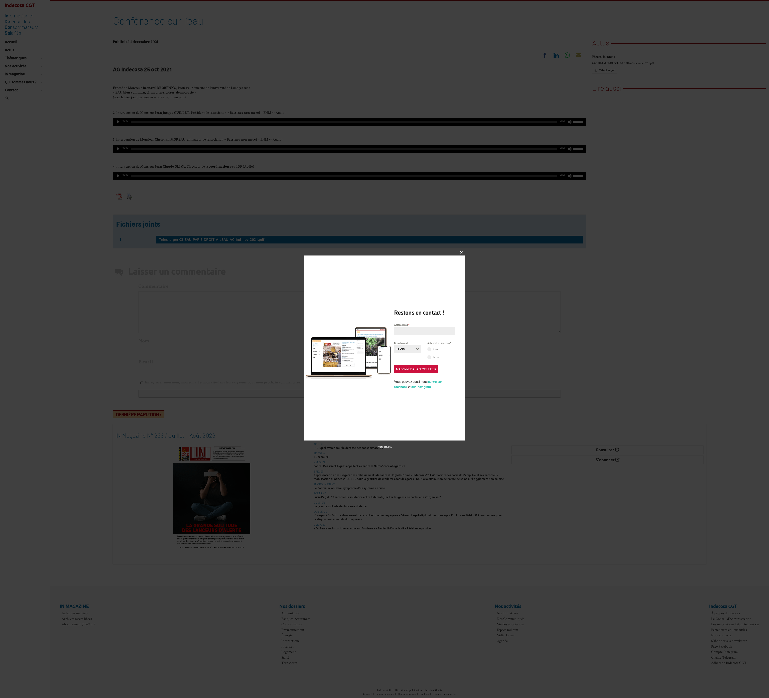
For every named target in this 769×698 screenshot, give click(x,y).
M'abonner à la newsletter (416, 369)
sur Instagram (421, 387)
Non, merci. (384, 447)
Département (401, 343)
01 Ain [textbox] (400, 349)
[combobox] (407, 349)
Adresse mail (401, 325)
